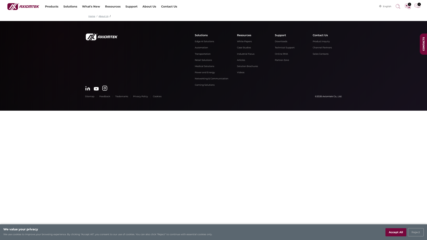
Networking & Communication (211, 78)
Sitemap (89, 96)
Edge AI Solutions (204, 41)
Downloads (281, 41)
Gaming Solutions (205, 85)
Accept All (396, 232)
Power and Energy (205, 72)
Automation (201, 47)
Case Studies (244, 47)
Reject (415, 232)
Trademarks (121, 96)
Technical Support (285, 47)
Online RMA (281, 54)
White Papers (244, 41)
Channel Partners (322, 47)
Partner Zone (282, 60)
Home (91, 16)
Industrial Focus (245, 54)
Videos (240, 72)
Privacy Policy (140, 96)
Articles (241, 60)
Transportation (203, 54)
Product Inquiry (321, 41)
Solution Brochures (247, 66)
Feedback (104, 96)
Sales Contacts (320, 54)
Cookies (157, 96)
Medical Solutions (204, 66)
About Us (103, 16)
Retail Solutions (203, 60)
